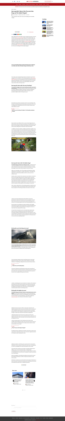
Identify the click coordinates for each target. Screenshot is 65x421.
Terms (41, 418)
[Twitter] (16, 1)
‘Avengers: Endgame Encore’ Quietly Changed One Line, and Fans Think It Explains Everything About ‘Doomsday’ (50, 28)
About (44, 4)
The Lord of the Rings (19, 37)
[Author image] (11, 14)
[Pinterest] (17, 34)
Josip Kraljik (16, 383)
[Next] (34, 381)
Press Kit (17, 418)
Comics (27, 4)
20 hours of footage (27, 41)
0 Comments (27, 14)
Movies (20, 4)
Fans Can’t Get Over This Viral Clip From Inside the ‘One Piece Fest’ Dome (50, 36)
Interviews (40, 4)
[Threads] (18, 1)
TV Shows (23, 4)
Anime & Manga (32, 4)
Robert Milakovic (15, 14)
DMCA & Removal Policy (26, 418)
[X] (15, 34)
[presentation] (17, 375)
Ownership (44, 418)
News (17, 4)
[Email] (21, 34)
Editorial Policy (21, 418)
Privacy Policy (38, 418)
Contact (47, 4)
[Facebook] (14, 1)
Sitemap (47, 418)
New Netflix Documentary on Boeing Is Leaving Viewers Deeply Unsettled (17, 380)
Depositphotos (51, 418)
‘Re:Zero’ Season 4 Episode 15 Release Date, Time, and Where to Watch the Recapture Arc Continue (50, 22)
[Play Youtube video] (23, 144)
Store (46, 1)
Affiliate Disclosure (32, 418)
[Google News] (19, 1)
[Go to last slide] (13, 381)
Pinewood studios (14, 296)
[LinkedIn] (16, 34)
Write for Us (13, 418)
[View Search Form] (52, 1)
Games (37, 4)
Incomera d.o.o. (38, 419)
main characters (20, 44)
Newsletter (49, 1)
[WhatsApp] (19, 34)
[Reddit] (18, 34)
